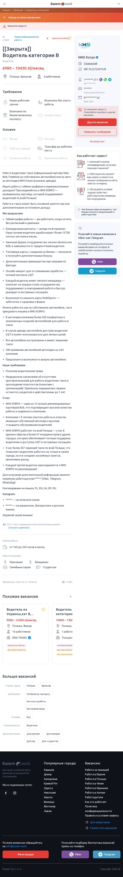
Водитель (32, 725)
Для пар (31, 741)
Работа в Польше (95, 779)
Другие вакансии (97, 122)
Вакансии (18, 10)
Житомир (49, 806)
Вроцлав (46, 685)
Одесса (48, 788)
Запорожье (50, 779)
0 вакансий (90, 63)
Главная (6, 10)
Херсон (48, 797)
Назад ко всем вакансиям (24, 17)
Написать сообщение (97, 131)
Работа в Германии (96, 788)
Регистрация (26, 854)
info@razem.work (16, 846)
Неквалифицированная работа (26, 38)
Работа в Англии (95, 792)
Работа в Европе (95, 774)
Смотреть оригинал (18, 527)
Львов (48, 811)
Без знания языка (36, 709)
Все (29, 717)
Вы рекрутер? (97, 141)
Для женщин (53, 734)
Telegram (100, 271)
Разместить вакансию (103, 828)
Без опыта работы (36, 701)
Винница (49, 801)
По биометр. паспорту (38, 694)
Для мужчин (33, 734)
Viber (100, 261)
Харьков (49, 769)
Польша (31, 685)
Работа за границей (97, 769)
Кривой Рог (50, 783)
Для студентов (50, 741)
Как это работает (96, 801)
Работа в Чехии (94, 783)
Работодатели (94, 797)
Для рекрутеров (100, 822)
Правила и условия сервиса (102, 815)
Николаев (50, 792)
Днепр (48, 774)
